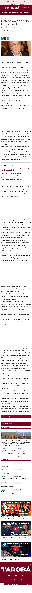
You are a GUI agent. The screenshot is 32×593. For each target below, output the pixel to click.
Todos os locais (25, 7)
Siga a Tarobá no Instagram (16, 416)
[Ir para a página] (17, 1)
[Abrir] (20, 1)
